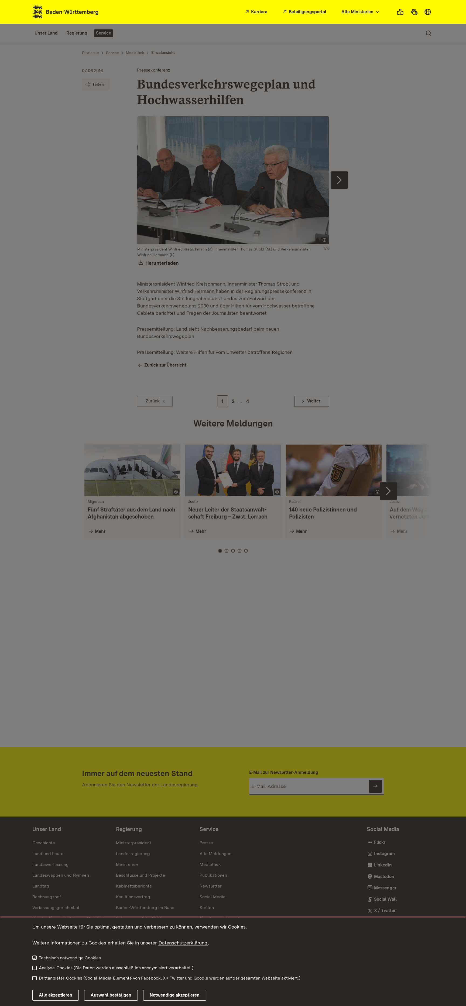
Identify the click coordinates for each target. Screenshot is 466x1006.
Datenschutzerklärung (183, 943)
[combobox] (361, 12)
